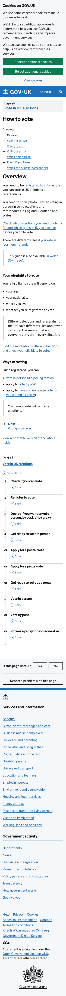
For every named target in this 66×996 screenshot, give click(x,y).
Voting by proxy (16, 151)
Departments (12, 848)
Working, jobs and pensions (22, 825)
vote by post (27, 384)
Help (6, 914)
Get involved (12, 897)
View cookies (33, 80)
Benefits (9, 719)
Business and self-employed (23, 733)
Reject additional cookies (33, 71)
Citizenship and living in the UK (25, 747)
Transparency (12, 883)
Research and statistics (20, 869)
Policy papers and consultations (26, 876)
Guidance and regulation (20, 862)
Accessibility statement (20, 920)
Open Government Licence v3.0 (25, 954)
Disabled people (14, 761)
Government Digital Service (22, 936)
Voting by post (15, 146)
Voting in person (17, 140)
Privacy (18, 914)
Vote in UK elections (21, 108)
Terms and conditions (18, 925)
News (7, 855)
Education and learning (19, 775)
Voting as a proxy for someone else (27, 167)
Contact (46, 920)
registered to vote (37, 185)
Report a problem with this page (33, 681)
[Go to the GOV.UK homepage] (17, 92)
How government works (20, 890)
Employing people (15, 782)
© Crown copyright (33, 987)
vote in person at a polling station (30, 378)
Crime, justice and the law (21, 754)
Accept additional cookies (33, 62)
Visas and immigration (18, 818)
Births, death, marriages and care (27, 726)
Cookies (33, 914)
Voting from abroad (19, 157)
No (58, 666)
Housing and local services (22, 797)
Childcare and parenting (20, 740)
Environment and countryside (24, 789)
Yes (42, 666)
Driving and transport (18, 768)
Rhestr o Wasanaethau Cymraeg (26, 930)
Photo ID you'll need (19, 162)
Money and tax (13, 804)
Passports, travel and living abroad (27, 811)
